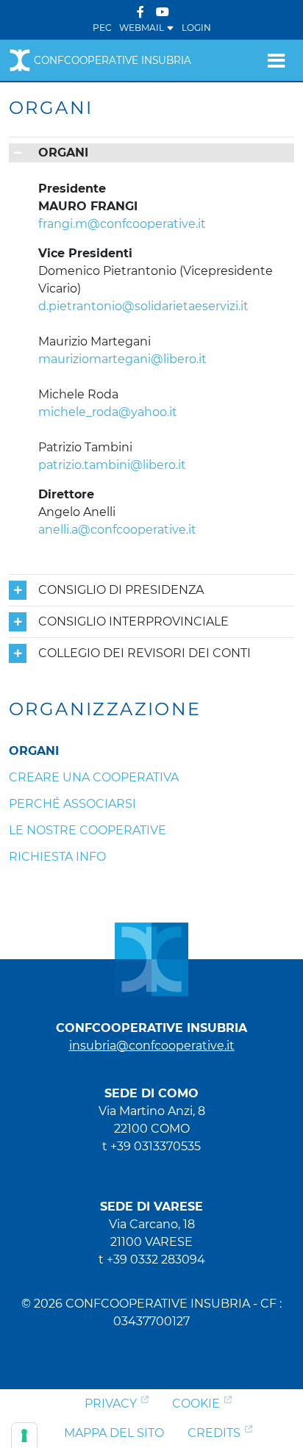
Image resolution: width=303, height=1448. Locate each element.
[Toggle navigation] (276, 60)
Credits (214, 1433)
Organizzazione (105, 709)
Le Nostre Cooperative (87, 830)
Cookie (196, 1404)
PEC (102, 27)
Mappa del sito (114, 1433)
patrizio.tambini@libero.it (112, 465)
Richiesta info (57, 857)
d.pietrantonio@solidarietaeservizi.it (143, 306)
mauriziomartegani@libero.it (122, 359)
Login (196, 27)
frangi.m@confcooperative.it (122, 224)
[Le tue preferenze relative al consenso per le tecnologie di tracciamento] (24, 1435)
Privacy (111, 1404)
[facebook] (140, 12)
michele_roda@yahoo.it (107, 412)
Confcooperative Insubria (112, 60)
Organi (34, 751)
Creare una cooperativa (94, 777)
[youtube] (162, 12)
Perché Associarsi (72, 804)
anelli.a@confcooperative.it (117, 530)
